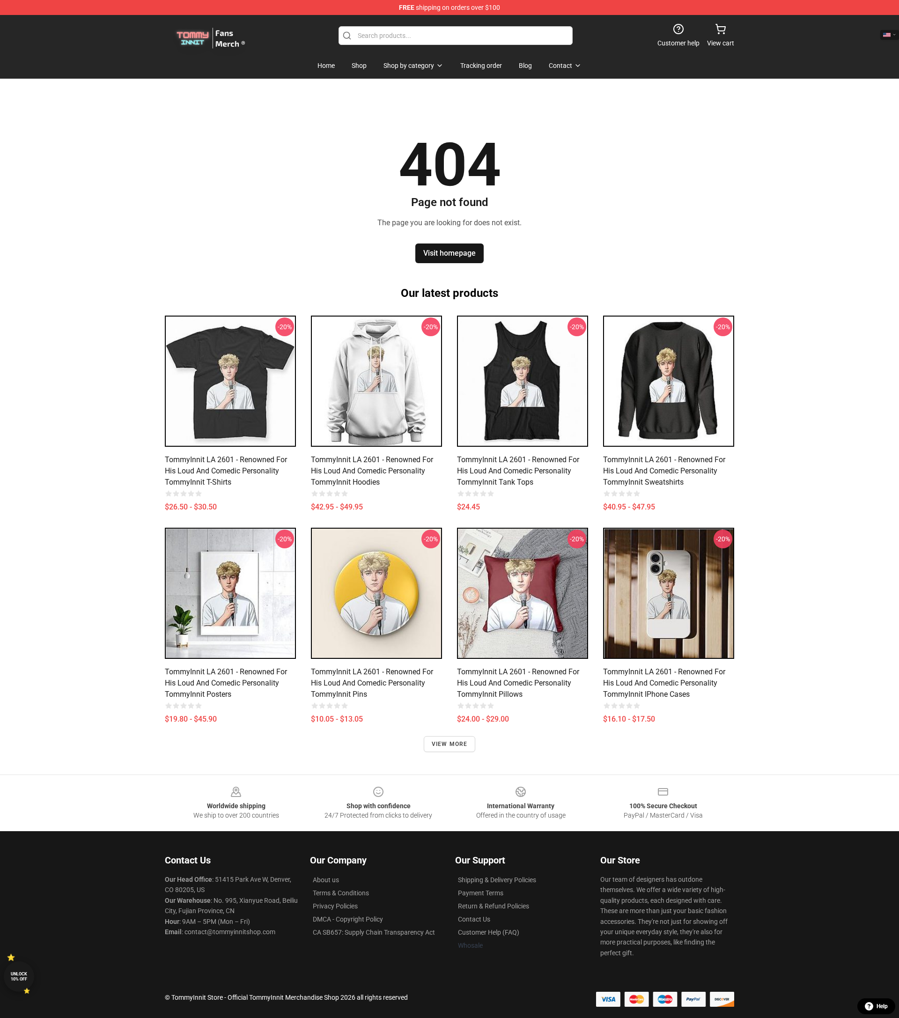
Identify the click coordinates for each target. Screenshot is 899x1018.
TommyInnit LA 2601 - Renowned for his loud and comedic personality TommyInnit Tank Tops (518, 471)
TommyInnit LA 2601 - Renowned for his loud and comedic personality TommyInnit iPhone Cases (664, 683)
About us (326, 880)
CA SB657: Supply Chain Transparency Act (374, 932)
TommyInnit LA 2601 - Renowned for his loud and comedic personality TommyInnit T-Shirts (226, 471)
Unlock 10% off (19, 976)
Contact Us (474, 919)
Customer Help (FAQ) (488, 932)
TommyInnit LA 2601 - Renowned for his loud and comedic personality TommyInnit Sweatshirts (664, 471)
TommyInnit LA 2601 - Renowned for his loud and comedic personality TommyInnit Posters (226, 683)
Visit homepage (449, 253)
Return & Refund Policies (493, 906)
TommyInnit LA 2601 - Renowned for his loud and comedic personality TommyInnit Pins (372, 683)
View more (450, 744)
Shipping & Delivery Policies (497, 880)
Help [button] (882, 1006)
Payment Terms (480, 893)
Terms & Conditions (341, 893)
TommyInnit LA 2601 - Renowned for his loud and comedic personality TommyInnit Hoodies (372, 471)
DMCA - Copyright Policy (348, 919)
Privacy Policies (335, 906)
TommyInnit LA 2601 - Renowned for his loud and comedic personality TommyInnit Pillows (518, 683)
